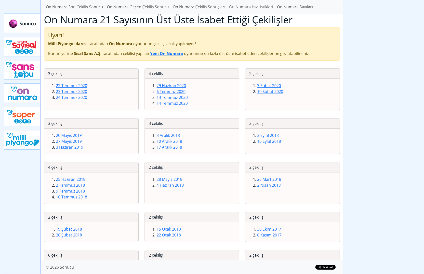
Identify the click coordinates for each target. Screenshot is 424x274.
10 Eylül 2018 (269, 141)
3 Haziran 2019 (69, 147)
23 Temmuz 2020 (71, 91)
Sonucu (22, 23)
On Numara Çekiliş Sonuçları (199, 7)
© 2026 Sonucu (60, 267)
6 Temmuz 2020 (171, 91)
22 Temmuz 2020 (71, 85)
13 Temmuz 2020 (172, 97)
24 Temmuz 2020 (71, 97)
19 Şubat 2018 (69, 229)
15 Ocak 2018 (169, 229)
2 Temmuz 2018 (70, 185)
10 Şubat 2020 (270, 91)
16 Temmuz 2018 (71, 197)
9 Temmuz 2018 (70, 191)
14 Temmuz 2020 (172, 103)
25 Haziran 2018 (70, 179)
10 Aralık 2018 (169, 141)
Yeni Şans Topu (22, 70)
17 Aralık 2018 (169, 147)
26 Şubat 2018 (69, 235)
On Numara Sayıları (295, 7)
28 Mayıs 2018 (169, 179)
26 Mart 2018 (269, 179)
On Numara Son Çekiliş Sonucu (74, 7)
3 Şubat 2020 (269, 85)
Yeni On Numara (22, 93)
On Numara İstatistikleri (251, 7)
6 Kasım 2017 (269, 235)
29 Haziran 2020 (171, 85)
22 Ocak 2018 (169, 235)
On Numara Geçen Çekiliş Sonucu (138, 7)
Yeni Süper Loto (22, 116)
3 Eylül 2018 (268, 135)
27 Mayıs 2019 (69, 141)
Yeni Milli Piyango (22, 140)
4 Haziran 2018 (170, 185)
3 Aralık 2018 (168, 135)
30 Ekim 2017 (269, 229)
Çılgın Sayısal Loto (22, 46)
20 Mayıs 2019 (69, 135)
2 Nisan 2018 (269, 185)
